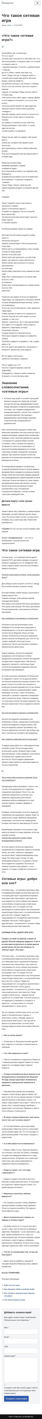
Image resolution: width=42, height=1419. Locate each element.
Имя (6, 1327)
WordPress (29, 1417)
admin (9, 25)
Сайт (6, 1346)
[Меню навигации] (37, 3)
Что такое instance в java (14, 1300)
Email (7, 1337)
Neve (11, 1417)
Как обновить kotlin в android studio (19, 1289)
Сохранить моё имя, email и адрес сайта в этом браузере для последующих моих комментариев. (21, 1390)
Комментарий (10, 1356)
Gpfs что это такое (12, 1285)
